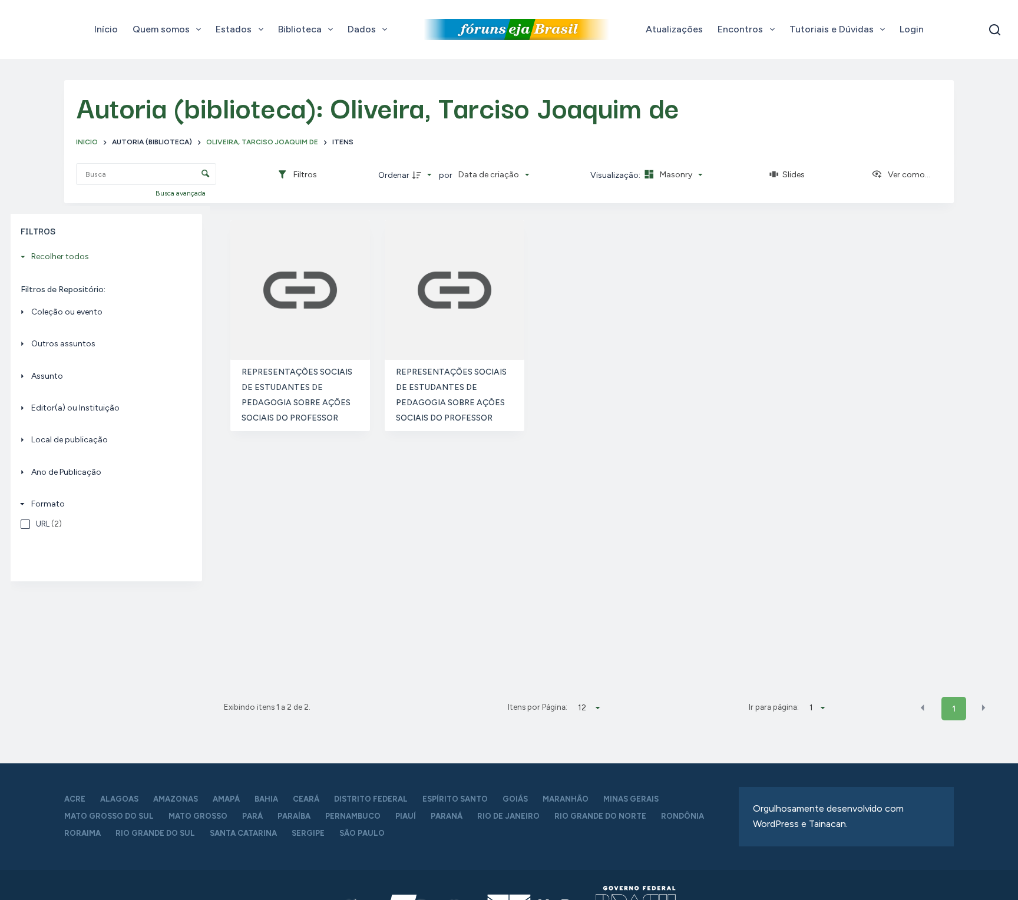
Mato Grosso (197, 816)
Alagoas (119, 799)
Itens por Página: (537, 707)
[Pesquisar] (994, 29)
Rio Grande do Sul (155, 833)
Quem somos (161, 29)
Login (912, 29)
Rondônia (682, 816)
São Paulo (362, 833)
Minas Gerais (631, 799)
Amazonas (175, 799)
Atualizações (674, 29)
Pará (252, 816)
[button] (922, 708)
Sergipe (308, 833)
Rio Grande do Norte (600, 816)
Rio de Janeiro (508, 816)
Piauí (405, 816)
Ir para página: (774, 707)
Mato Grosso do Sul (109, 816)
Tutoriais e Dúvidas (831, 29)
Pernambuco (353, 816)
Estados (234, 29)
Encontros (740, 29)
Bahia (266, 799)
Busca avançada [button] (181, 193)
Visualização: (616, 175)
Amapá (226, 799)
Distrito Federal (371, 799)
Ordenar (393, 175)
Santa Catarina (243, 833)
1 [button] (954, 709)
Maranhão (566, 799)
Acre (74, 799)
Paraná (446, 816)
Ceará (306, 799)
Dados (362, 29)
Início (106, 29)
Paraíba (293, 816)
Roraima (82, 833)
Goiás (515, 799)
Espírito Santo (455, 799)
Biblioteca (300, 29)
